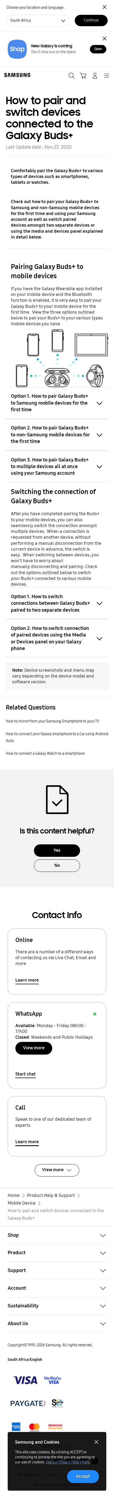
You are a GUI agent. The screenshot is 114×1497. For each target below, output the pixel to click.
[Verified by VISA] (37, 1380)
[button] (57, 1235)
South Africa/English (25, 1359)
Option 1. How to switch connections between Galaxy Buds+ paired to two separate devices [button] (50, 603)
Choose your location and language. (35, 7)
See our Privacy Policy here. (68, 1462)
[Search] (71, 75)
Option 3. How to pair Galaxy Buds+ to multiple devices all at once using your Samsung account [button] (50, 466)
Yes (57, 850)
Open (98, 49)
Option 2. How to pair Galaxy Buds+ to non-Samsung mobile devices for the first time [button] (50, 434)
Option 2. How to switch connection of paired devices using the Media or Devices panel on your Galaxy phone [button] (50, 638)
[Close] (105, 38)
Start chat (25, 1074)
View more (34, 1048)
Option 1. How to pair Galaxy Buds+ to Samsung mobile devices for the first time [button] (49, 403)
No (57, 865)
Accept (83, 1476)
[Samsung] (16, 75)
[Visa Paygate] (37, 1427)
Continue (91, 20)
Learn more (27, 980)
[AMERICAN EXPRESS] (37, 1403)
